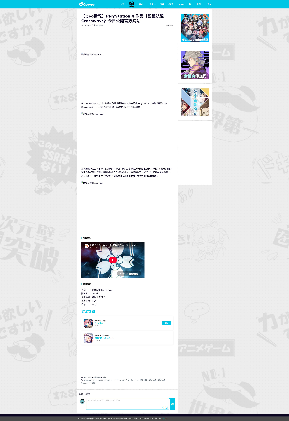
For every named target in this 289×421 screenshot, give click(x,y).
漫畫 (162, 4)
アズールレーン (132, 380)
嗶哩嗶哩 (143, 380)
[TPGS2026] (131, 4)
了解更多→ (164, 419)
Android (87, 380)
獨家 (151, 4)
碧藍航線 (152, 380)
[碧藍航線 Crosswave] (127, 338)
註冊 (199, 4)
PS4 (122, 380)
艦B (93, 383)
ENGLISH (181, 4)
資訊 (141, 4)
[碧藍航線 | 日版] (127, 323)
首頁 (122, 4)
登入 (209, 4)
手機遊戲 (97, 377)
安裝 (166, 323)
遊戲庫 (170, 4)
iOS (116, 380)
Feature (102, 380)
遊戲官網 (88, 312)
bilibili (94, 380)
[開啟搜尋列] (190, 4)
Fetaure (110, 380)
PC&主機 (88, 377)
